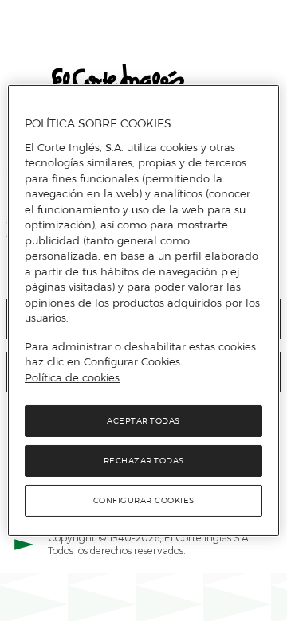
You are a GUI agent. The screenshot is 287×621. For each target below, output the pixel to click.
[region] (143, 310)
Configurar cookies (144, 500)
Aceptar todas (143, 421)
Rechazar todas (144, 460)
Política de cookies (72, 377)
